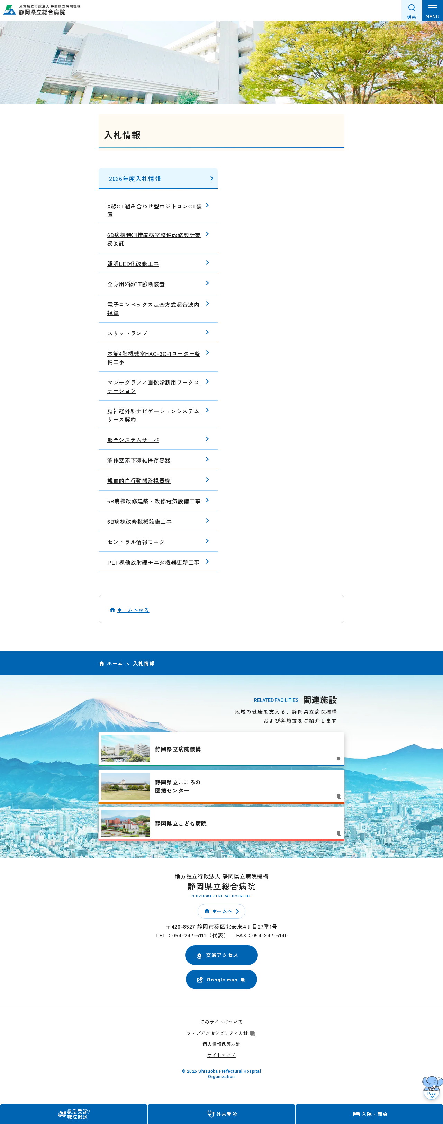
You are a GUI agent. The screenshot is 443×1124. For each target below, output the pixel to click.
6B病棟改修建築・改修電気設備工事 (154, 501)
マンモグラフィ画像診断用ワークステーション (153, 386)
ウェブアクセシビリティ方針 (217, 1032)
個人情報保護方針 (221, 1044)
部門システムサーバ (133, 439)
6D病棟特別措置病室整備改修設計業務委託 (154, 239)
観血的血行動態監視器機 (139, 480)
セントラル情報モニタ (136, 542)
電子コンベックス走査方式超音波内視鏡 (153, 308)
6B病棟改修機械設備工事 (139, 521)
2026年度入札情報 (135, 178)
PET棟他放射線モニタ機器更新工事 (153, 562)
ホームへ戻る (133, 609)
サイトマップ (221, 1055)
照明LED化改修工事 (133, 263)
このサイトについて (221, 1021)
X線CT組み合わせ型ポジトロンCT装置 (154, 210)
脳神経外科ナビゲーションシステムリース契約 (153, 415)
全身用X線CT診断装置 (136, 284)
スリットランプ (127, 333)
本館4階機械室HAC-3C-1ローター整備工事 (153, 357)
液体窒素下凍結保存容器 (139, 460)
